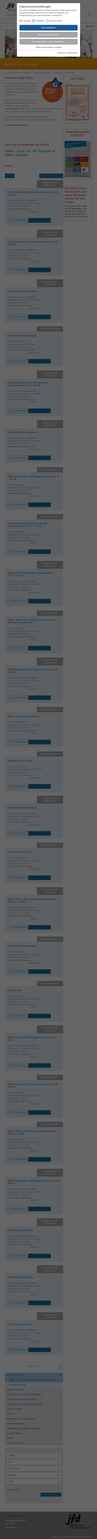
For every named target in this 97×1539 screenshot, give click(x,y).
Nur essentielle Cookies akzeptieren (48, 42)
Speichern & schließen (48, 35)
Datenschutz (73, 53)
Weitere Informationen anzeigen (48, 47)
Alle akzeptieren (48, 28)
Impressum (61, 53)
